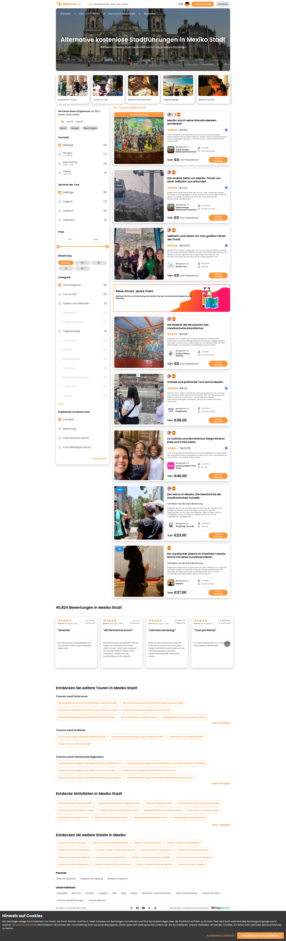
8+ (99, 262)
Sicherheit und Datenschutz (156, 893)
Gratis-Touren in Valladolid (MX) (110, 842)
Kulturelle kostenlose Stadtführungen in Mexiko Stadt (87, 710)
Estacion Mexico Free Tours (186, 467)
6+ (82, 268)
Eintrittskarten (85, 358)
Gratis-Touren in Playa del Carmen (116, 849)
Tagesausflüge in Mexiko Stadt (150, 817)
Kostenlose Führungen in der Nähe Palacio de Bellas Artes (89, 763)
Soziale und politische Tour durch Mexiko (195, 382)
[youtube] (143, 908)
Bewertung (69, 428)
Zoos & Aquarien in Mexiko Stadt (76, 810)
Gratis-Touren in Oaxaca (72, 842)
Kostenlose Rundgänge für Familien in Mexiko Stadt (86, 717)
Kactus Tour (181, 266)
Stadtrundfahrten (85, 321)
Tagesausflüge (85, 331)
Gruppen (103, 893)
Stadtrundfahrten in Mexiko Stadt (118, 810)
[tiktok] (155, 908)
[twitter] (149, 908)
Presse (134, 893)
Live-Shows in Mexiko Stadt (203, 810)
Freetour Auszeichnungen (70, 900)
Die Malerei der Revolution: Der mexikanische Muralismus (188, 326)
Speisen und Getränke (85, 303)
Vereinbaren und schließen (260, 936)
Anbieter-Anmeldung (92, 878)
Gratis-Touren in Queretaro (73, 864)
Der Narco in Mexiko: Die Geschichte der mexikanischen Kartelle (194, 496)
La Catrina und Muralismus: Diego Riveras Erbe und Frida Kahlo (196, 440)
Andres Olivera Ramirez (183, 355)
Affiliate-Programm (118, 878)
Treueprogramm (97, 900)
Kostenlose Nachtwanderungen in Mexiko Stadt (137, 736)
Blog (124, 893)
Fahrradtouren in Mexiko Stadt (186, 736)
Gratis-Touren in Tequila (191, 864)
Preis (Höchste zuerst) (76, 438)
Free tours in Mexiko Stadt (121, 13)
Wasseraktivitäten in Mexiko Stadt (163, 810)
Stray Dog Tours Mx (185, 526)
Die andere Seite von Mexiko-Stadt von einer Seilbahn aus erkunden (194, 180)
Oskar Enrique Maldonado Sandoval (186, 151)
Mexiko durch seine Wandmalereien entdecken (191, 122)
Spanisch (85, 210)
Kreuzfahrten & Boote (85, 377)
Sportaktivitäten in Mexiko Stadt (139, 717)
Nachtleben (85, 312)
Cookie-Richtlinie (211, 893)
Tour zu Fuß (85, 294)
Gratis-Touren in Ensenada (193, 849)
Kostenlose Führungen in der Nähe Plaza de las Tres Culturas (160, 777)
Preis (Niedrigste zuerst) (77, 447)
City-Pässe (85, 340)
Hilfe (114, 893)
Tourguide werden (202, 4)
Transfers (85, 368)
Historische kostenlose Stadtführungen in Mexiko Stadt (153, 702)
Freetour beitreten (66, 878)
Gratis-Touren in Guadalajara (183, 842)
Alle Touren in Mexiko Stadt (129, 107)
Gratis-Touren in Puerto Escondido (151, 857)
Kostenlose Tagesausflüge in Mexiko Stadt (81, 736)
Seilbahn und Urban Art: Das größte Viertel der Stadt (196, 237)
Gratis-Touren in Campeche (156, 849)
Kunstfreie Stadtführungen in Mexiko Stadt (146, 710)
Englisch (85, 201)
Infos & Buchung (218, 159)
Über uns (76, 893)
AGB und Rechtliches (186, 893)
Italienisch (85, 220)
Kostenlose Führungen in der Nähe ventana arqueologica (89, 777)
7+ (66, 268)
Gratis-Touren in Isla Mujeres (74, 857)
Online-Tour (85, 386)
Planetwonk (181, 411)
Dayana (179, 584)
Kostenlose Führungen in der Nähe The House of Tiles (87, 770)
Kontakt (90, 893)
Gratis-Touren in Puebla (147, 842)
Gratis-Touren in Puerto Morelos (194, 857)
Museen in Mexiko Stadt (159, 803)
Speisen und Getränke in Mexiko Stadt (119, 803)
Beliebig (66, 262)
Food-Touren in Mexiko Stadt (74, 743)
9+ (82, 262)
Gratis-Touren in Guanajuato (74, 849)
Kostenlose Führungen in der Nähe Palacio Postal (148, 770)
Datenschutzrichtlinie (24, 925)
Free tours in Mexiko (89, 13)
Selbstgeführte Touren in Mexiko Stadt (184, 717)
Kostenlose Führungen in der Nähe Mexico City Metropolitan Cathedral (166, 763)
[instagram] (131, 908)
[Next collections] (227, 85)
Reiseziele (62, 893)
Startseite (65, 13)
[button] (73, 88)
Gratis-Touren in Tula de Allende (154, 864)
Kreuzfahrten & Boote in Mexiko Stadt (198, 803)
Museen (85, 349)
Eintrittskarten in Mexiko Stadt (75, 803)
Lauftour (85, 395)
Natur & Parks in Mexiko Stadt (111, 817)
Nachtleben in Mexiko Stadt (73, 817)
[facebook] (137, 908)
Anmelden (223, 4)
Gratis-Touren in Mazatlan (111, 857)
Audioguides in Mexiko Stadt (189, 817)
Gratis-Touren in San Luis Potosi (112, 864)
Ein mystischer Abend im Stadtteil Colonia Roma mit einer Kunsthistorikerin (196, 555)
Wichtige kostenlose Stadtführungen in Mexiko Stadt (87, 702)
